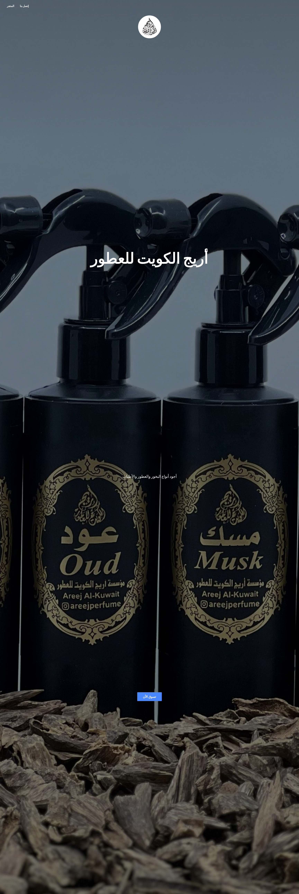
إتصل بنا (24, 6)
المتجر (10, 6)
